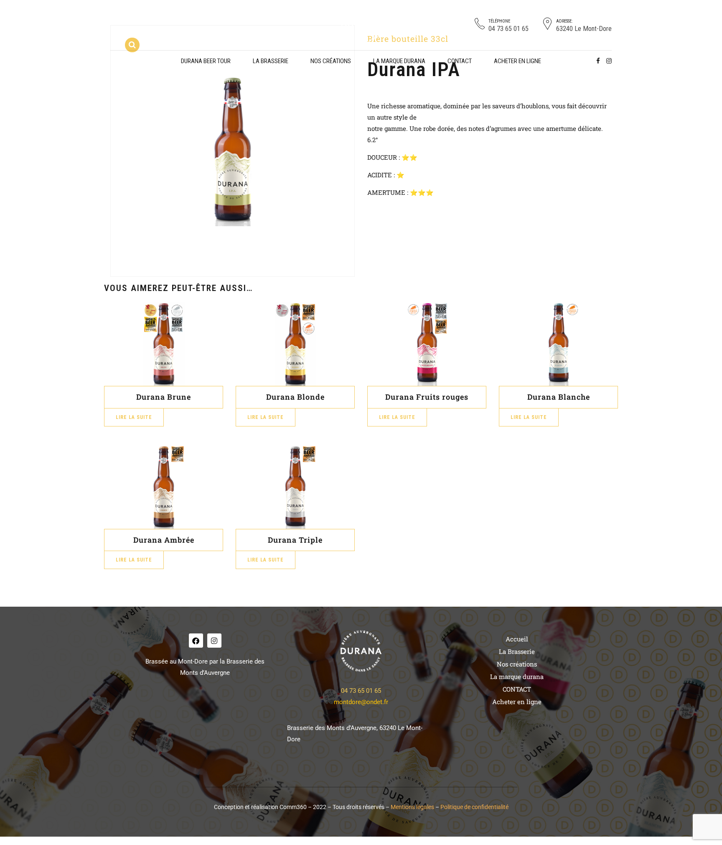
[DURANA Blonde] (295, 344)
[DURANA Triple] (295, 487)
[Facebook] (196, 640)
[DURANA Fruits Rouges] (426, 344)
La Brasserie (270, 61)
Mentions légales (412, 807)
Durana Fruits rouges (426, 397)
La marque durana (399, 61)
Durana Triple (295, 540)
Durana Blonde (295, 397)
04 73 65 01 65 (361, 690)
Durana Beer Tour (206, 61)
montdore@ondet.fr (361, 702)
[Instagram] (214, 640)
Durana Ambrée (163, 540)
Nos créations (330, 61)
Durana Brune (163, 397)
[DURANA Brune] (163, 344)
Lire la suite (134, 417)
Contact (459, 61)
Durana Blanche (558, 397)
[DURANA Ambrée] (163, 487)
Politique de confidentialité (474, 807)
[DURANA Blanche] (558, 344)
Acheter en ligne (517, 61)
